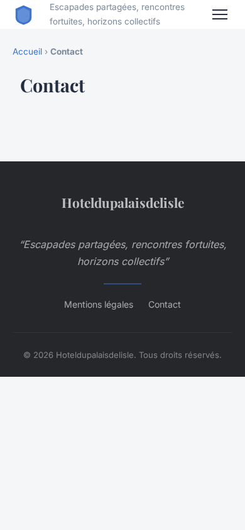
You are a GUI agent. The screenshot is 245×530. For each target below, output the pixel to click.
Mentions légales (98, 304)
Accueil (27, 51)
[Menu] (219, 14)
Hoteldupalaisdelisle (123, 202)
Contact (164, 304)
